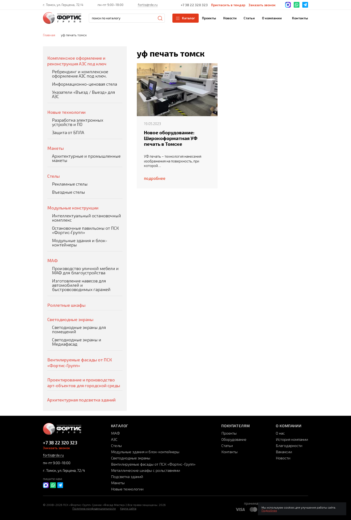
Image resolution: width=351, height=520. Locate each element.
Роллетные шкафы (66, 305)
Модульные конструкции (72, 207)
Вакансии (284, 451)
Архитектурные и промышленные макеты (86, 158)
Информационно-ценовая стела (84, 84)
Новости (283, 458)
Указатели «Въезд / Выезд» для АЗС (83, 94)
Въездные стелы (68, 192)
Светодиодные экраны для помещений (79, 329)
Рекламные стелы (70, 184)
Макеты (55, 148)
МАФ (52, 260)
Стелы (53, 176)
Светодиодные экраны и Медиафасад (76, 342)
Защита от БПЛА (68, 132)
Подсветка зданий (127, 476)
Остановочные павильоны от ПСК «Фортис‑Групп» (85, 230)
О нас (280, 433)
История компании (292, 439)
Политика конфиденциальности (94, 508)
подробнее (154, 178)
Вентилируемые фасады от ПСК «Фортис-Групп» (153, 464)
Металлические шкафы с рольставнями (145, 470)
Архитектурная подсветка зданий (81, 399)
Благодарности (289, 445)
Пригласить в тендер (228, 5)
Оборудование (233, 439)
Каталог (188, 18)
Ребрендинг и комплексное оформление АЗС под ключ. (80, 73)
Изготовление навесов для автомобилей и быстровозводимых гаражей (81, 285)
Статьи (227, 445)
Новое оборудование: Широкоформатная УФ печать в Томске (170, 138)
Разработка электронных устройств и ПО (77, 122)
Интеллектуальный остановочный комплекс (86, 218)
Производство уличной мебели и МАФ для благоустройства (85, 270)
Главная (49, 35)
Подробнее (269, 510)
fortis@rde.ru (148, 5)
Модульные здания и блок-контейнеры (79, 242)
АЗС (114, 439)
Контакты (229, 451)
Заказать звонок (262, 5)
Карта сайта (128, 508)
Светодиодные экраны (70, 319)
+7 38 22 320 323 (194, 5)
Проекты (229, 433)
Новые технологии (66, 112)
